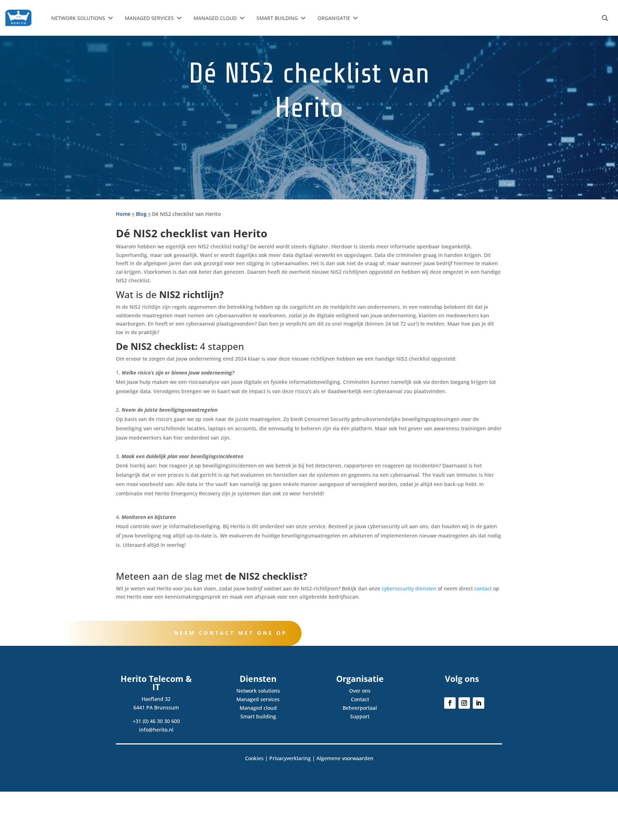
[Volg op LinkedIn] (478, 703)
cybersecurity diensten (408, 588)
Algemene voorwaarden (345, 758)
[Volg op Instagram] (464, 703)
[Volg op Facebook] (450, 703)
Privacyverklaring (290, 758)
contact (483, 588)
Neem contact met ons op (230, 632)
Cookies (254, 758)
